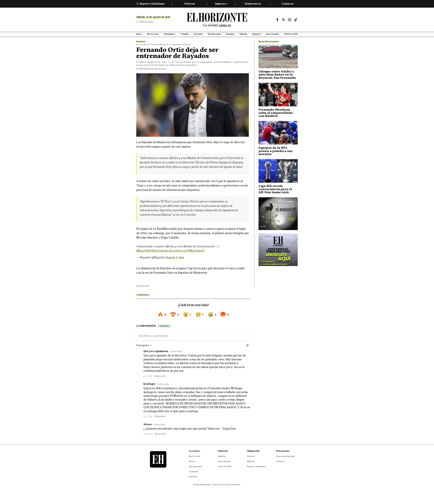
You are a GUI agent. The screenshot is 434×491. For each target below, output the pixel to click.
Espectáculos (224, 461)
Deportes (193, 476)
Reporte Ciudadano (151, 3)
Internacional (195, 466)
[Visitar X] (283, 20)
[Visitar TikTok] (296, 20)
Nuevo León (194, 456)
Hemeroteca (253, 3)
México (192, 461)
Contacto (288, 3)
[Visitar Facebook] (277, 20)
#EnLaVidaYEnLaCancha (152, 251)
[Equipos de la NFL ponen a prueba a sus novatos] (278, 133)
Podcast (189, 3)
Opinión (221, 456)
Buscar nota (146, 21)
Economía (193, 471)
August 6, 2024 (175, 257)
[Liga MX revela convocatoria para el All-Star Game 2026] (278, 171)
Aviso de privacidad (285, 456)
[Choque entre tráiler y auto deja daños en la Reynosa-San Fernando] (278, 56)
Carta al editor (225, 466)
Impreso (221, 3)
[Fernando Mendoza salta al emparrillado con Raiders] (278, 94)
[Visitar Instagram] (290, 20)
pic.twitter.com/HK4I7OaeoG (186, 251)
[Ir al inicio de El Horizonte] (217, 19)
